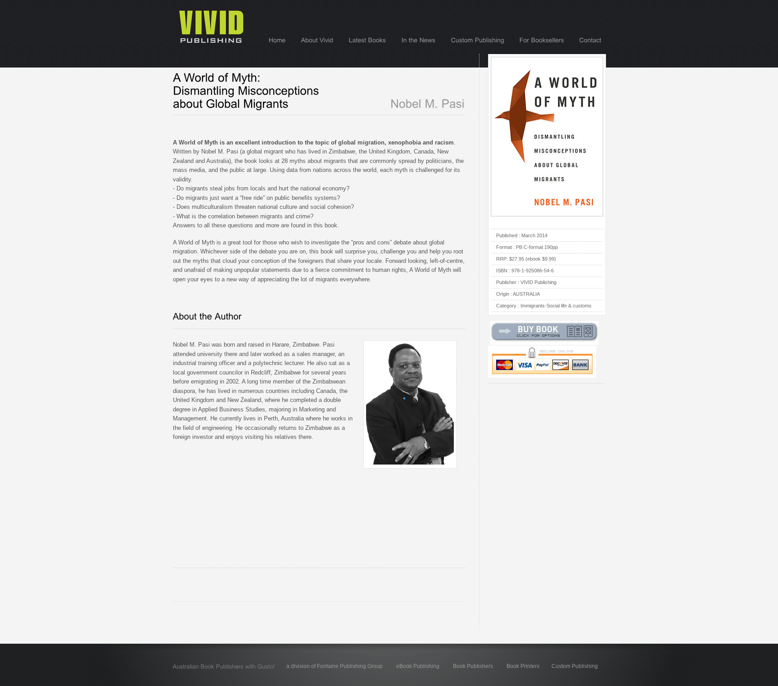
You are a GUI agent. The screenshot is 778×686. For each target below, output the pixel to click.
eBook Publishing (417, 666)
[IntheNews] (418, 40)
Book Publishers (473, 666)
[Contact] (590, 40)
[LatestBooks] (367, 40)
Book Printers (523, 666)
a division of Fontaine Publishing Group (334, 666)
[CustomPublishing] (478, 40)
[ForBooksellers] (542, 40)
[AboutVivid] (317, 40)
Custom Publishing (575, 666)
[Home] (277, 40)
